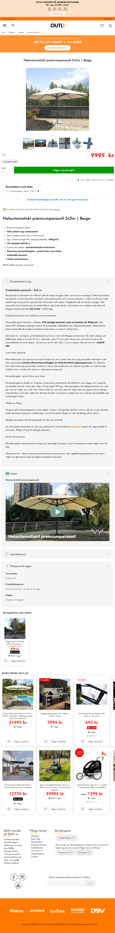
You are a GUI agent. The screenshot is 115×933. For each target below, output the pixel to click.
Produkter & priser (39, 845)
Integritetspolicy (37, 854)
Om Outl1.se (36, 851)
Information (108, 19)
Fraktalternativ (37, 848)
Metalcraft (10, 578)
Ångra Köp (35, 839)
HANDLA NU (57, 14)
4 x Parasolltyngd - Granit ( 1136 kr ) (23, 191)
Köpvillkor (35, 836)
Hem (3, 32)
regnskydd (75, 426)
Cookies (34, 856)
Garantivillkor (37, 842)
